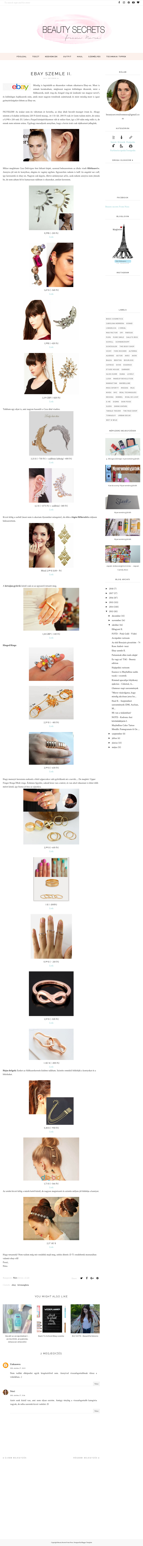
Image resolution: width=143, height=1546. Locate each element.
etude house (112, 369)
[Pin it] (97, 1278)
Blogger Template (86, 1542)
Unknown (15, 1364)
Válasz (96, 1384)
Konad (129, 323)
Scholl (109, 342)
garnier (126, 369)
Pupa (108, 337)
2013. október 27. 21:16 (17, 1395)
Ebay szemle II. (118, 650)
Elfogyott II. (117, 629)
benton (118, 360)
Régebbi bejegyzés (85, 1458)
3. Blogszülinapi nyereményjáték (123, 459)
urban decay (124, 415)
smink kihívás (120, 406)
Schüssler (111, 346)
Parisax (129, 333)
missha (124, 388)
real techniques (128, 392)
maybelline (124, 383)
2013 (111, 611)
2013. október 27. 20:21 (17, 1368)
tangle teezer (113, 411)
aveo (127, 356)
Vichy (108, 351)
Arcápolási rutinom (121, 638)
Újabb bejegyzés (16, 1458)
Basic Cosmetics (114, 319)
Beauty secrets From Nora (117, 206)
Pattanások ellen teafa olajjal (124, 655)
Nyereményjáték (122, 512)
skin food (126, 402)
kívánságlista (23, 1285)
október (115, 624)
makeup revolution (123, 379)
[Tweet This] (81, 1278)
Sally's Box (132, 337)
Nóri (12, 1391)
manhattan (111, 383)
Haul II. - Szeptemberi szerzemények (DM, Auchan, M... (125, 704)
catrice (110, 365)
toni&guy (111, 415)
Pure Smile (118, 337)
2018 (111, 588)
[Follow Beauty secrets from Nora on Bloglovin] (122, 257)
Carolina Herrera (115, 323)
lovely (130, 374)
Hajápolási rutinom (120, 667)
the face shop (130, 411)
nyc (115, 392)
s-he (108, 402)
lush (108, 379)
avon (134, 356)
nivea (108, 392)
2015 (111, 602)
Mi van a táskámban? (121, 712)
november (116, 620)
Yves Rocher (120, 351)
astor (119, 356)
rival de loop (131, 397)
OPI (121, 333)
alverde (110, 356)
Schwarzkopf (122, 342)
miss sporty (112, 388)
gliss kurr (111, 374)
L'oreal (122, 328)
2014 (111, 606)
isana (122, 374)
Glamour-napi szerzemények (125, 688)
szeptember (117, 733)
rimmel (119, 397)
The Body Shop (127, 346)
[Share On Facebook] (86, 1278)
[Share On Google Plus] (92, 1278)
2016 (111, 597)
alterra (133, 351)
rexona (109, 397)
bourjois (129, 360)
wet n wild (111, 420)
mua (132, 388)
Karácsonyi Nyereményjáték (122, 486)
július (114, 738)
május (114, 747)
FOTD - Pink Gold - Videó (124, 633)
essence (127, 365)
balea (109, 360)
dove (118, 365)
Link (51, 236)
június (115, 742)
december (116, 615)
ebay (14, 1285)
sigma (116, 402)
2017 (111, 593)
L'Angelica (111, 328)
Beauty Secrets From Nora (65, 1542)
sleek (109, 406)
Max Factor (112, 333)
